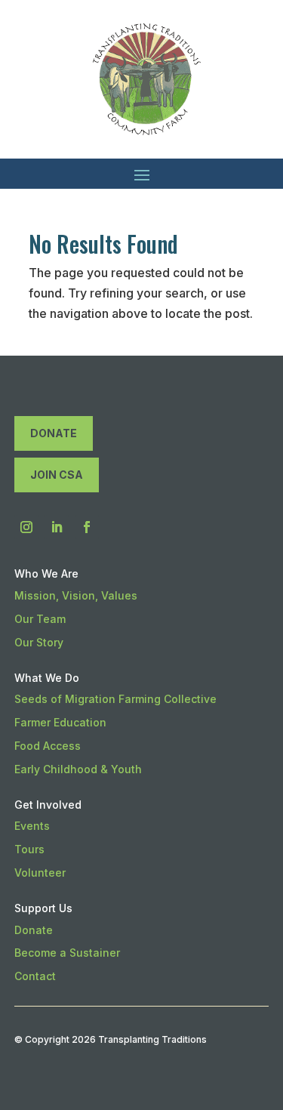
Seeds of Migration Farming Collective (115, 698)
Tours (29, 849)
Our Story (38, 642)
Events (32, 825)
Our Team (40, 618)
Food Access (47, 745)
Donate (53, 433)
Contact (35, 976)
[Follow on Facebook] (87, 527)
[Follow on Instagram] (26, 527)
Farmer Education (60, 722)
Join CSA (56, 474)
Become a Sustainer (67, 952)
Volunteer (40, 872)
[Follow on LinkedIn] (57, 527)
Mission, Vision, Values (75, 595)
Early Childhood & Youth (78, 769)
